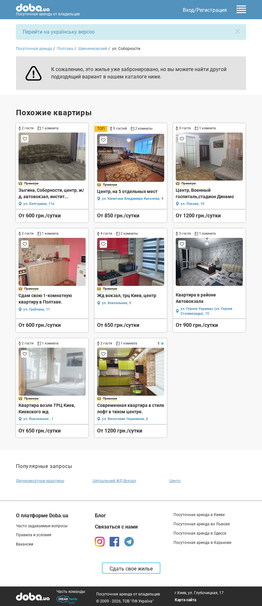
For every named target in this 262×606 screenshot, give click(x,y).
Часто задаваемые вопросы (41, 526)
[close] (238, 31)
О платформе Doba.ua (42, 516)
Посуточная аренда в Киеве (199, 515)
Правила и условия (33, 535)
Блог (100, 516)
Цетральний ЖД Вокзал (114, 481)
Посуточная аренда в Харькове (202, 542)
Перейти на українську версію (59, 32)
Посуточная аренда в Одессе (199, 533)
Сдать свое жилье (131, 569)
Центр (175, 481)
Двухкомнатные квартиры (40, 481)
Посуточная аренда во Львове (201, 524)
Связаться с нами (116, 527)
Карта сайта (185, 600)
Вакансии (24, 544)
